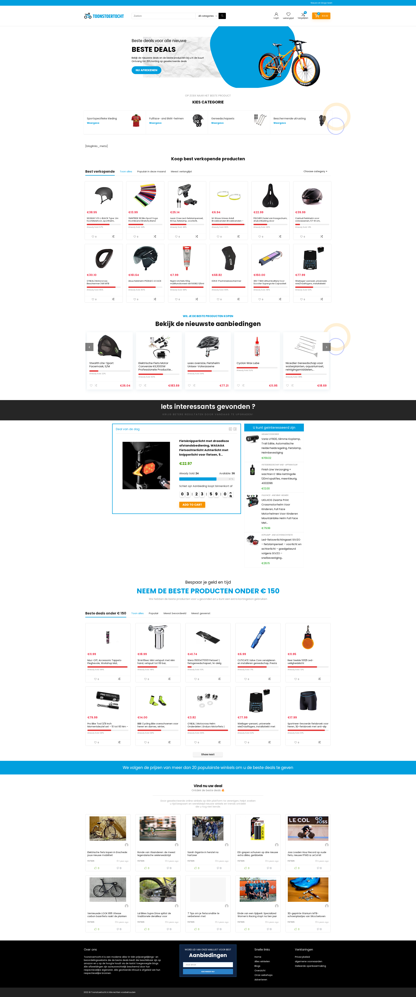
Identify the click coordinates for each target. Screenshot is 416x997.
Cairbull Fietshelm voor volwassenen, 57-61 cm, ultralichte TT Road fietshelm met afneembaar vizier (310, 222)
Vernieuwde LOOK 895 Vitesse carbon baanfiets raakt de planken (107, 915)
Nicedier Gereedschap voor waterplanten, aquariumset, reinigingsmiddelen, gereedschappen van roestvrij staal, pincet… (256, 369)
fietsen (90, 861)
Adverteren (260, 979)
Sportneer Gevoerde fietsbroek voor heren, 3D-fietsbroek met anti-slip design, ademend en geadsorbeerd (308, 726)
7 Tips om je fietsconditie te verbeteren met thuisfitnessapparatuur (203, 916)
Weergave (93, 123)
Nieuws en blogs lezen (321, 2)
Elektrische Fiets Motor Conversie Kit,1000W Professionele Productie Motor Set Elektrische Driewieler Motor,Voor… (105, 369)
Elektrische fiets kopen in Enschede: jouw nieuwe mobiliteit (107, 854)
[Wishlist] (288, 14)
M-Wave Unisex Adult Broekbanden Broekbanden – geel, (227, 221)
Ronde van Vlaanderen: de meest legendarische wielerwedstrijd (156, 854)
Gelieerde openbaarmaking (310, 966)
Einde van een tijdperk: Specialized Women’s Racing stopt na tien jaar (257, 915)
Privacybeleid (302, 957)
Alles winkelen (262, 961)
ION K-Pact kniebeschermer (226, 280)
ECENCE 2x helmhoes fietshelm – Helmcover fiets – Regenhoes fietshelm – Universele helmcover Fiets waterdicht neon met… (304, 369)
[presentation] (89, 347)
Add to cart (192, 505)
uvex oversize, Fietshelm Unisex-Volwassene (154, 364)
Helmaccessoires (270, 434)
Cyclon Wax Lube (199, 363)
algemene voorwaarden (308, 961)
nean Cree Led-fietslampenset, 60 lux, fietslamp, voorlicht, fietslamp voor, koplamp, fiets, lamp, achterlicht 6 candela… (186, 222)
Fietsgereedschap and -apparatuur (279, 464)
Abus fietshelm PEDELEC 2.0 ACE (144, 280)
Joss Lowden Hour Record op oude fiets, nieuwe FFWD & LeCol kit (307, 854)
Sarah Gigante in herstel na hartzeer (203, 854)
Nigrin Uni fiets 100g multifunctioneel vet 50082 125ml (187, 282)
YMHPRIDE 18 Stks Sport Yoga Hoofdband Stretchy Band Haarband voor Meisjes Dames (144, 221)
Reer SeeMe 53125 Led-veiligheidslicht (300, 662)
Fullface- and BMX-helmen (274, 495)
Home (257, 957)
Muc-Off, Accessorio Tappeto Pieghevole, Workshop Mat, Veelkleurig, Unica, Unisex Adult (104, 663)
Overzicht (260, 970)
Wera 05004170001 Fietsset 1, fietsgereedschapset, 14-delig (204, 662)
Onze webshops (263, 975)
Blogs (257, 966)
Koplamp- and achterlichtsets (276, 534)
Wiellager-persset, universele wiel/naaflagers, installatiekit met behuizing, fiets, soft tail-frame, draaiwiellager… (311, 284)
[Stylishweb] (126, 845)
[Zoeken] (222, 16)
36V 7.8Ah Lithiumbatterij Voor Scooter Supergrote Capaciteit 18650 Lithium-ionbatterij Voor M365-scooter (270, 284)
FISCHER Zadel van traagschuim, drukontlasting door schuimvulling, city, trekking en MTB (270, 222)
